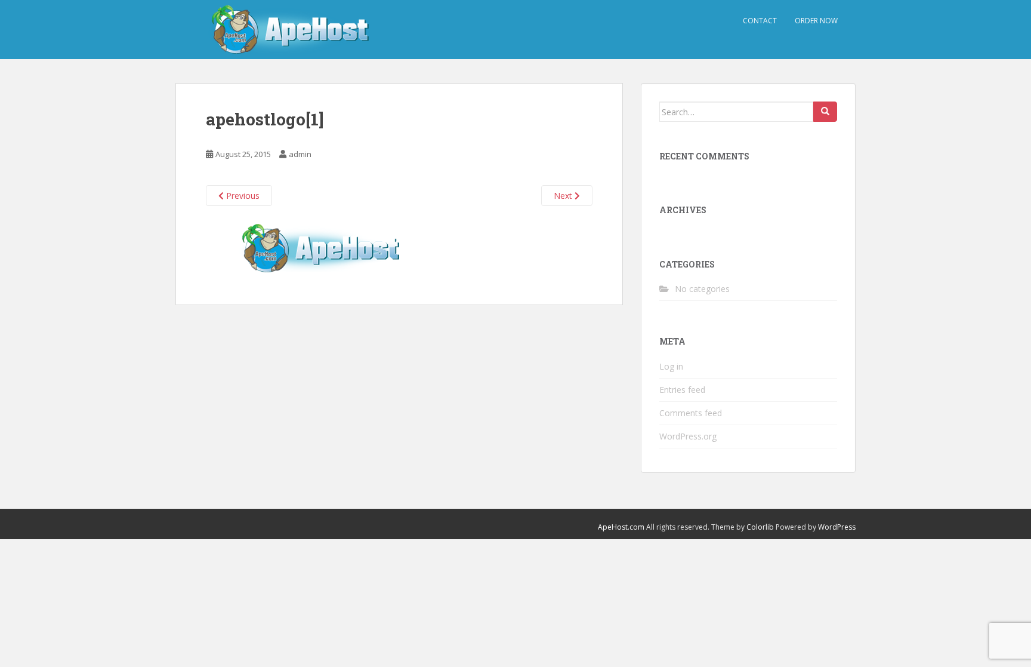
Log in (671, 366)
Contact (760, 21)
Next (564, 195)
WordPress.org (688, 436)
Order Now (816, 21)
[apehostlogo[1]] (325, 247)
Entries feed (682, 389)
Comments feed (690, 413)
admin (300, 154)
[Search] (825, 112)
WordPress (837, 527)
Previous (242, 195)
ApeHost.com (621, 527)
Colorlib (760, 527)
